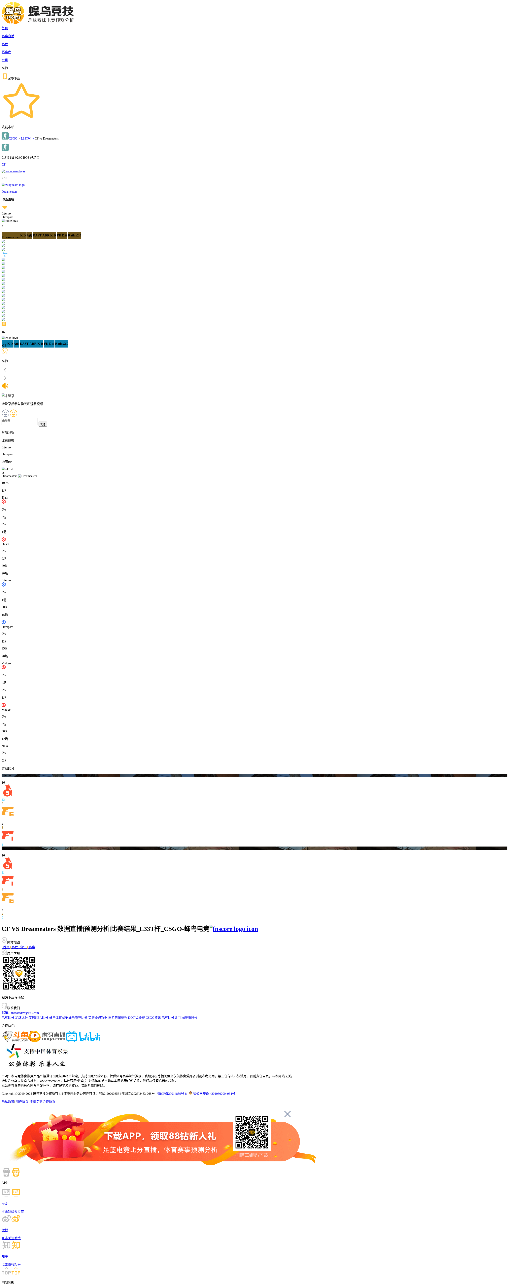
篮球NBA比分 (39, 1017)
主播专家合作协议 (42, 1101)
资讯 (5, 60)
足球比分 (22, 1017)
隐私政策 (8, 1101)
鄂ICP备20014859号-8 (172, 1093)
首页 (5, 28)
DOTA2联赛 (137, 1017)
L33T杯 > (27, 138)
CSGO (13, 138)
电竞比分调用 (172, 1017)
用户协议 (22, 1101)
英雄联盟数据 (98, 1017)
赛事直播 (8, 36)
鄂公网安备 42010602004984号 (214, 1093)
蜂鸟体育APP (58, 1017)
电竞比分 (8, 1017)
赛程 (5, 44)
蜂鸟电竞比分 (78, 1017)
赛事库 (6, 52)
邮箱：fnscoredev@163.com (20, 1013)
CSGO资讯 (154, 1017)
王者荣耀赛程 (118, 1017)
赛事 (31, 947)
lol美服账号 (189, 1017)
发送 (42, 424)
